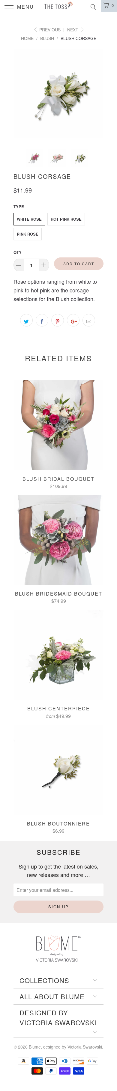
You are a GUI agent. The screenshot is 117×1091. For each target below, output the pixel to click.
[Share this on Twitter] (26, 320)
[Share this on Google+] (73, 320)
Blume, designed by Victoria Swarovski (65, 1047)
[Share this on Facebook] (42, 320)
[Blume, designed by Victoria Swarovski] (58, 6)
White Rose (29, 219)
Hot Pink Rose (66, 219)
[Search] (93, 6)
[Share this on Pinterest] (57, 320)
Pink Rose (27, 234)
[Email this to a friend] (88, 320)
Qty (18, 252)
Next (73, 30)
